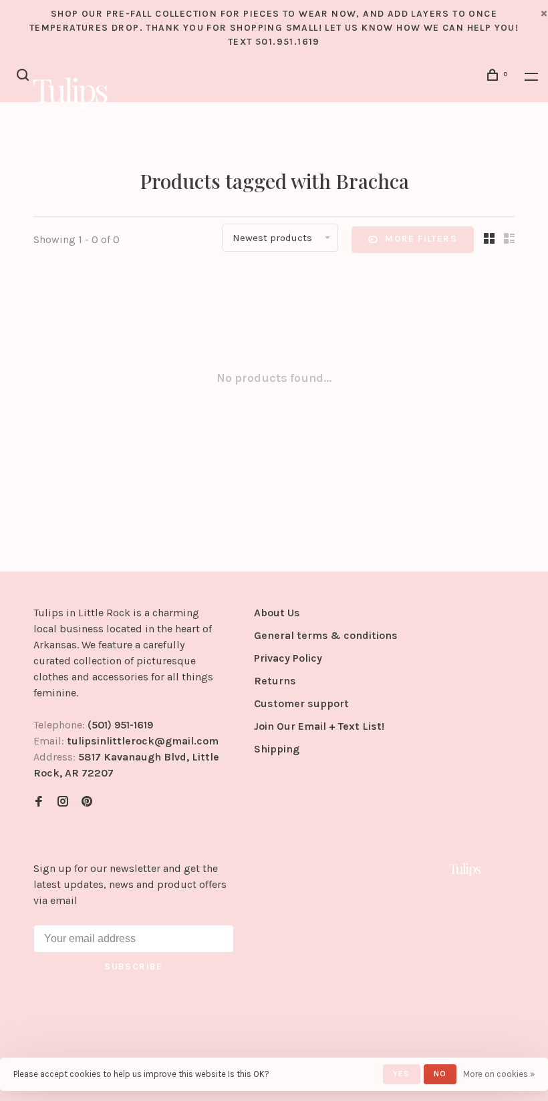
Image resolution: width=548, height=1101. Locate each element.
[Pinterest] (87, 802)
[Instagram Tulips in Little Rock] (62, 802)
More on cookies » (499, 1074)
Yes (401, 1073)
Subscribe (133, 966)
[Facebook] (38, 802)
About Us (277, 612)
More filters (421, 238)
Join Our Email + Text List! (319, 726)
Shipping (276, 748)
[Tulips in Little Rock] (465, 869)
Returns (275, 680)
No (440, 1073)
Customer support (301, 703)
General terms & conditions (326, 635)
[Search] (25, 77)
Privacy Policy (288, 658)
